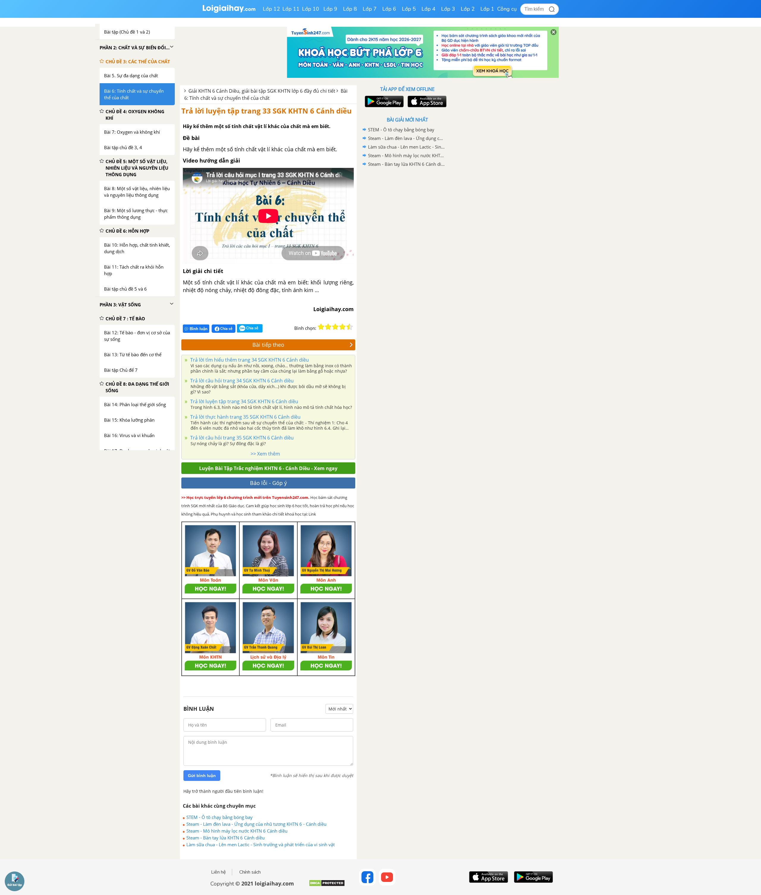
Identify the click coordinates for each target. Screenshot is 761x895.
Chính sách (250, 872)
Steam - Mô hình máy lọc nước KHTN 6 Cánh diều (236, 831)
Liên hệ (218, 872)
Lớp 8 (350, 8)
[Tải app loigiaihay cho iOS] (426, 101)
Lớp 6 (389, 8)
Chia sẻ (225, 328)
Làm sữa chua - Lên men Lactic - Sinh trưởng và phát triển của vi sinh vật (260, 844)
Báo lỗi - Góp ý (268, 482)
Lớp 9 (330, 8)
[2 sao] (328, 326)
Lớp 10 (310, 8)
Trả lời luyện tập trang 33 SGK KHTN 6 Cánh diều (266, 111)
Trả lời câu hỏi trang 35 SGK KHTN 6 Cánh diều (241, 437)
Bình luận (198, 329)
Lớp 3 (448, 8)
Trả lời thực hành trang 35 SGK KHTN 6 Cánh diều (245, 417)
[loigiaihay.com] (229, 11)
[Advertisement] (407, 263)
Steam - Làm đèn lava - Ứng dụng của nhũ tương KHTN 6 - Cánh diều (256, 824)
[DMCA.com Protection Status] (327, 885)
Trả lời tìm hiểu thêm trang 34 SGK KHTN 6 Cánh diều (249, 360)
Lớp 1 (487, 8)
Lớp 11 (291, 8)
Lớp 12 (271, 8)
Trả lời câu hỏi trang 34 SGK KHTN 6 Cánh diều (241, 380)
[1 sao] (321, 326)
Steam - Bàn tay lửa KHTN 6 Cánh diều (225, 838)
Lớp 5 (409, 8)
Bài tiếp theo (268, 344)
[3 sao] (335, 326)
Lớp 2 (468, 8)
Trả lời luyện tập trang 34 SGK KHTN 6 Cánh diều (243, 401)
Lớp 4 (428, 8)
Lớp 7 (370, 8)
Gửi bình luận (202, 775)
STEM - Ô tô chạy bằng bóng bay (219, 817)
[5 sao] (349, 326)
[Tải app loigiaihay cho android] (383, 101)
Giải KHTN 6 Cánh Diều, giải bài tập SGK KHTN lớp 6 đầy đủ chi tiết (261, 91)
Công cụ (507, 8)
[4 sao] (342, 326)
